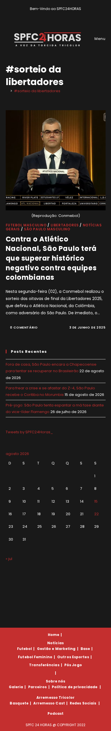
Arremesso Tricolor (55, 697)
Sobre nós (55, 681)
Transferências (44, 664)
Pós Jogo (73, 664)
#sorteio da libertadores (37, 91)
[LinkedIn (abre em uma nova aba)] (65, 14)
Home (53, 634)
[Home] (7, 91)
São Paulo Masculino (47, 229)
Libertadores (65, 225)
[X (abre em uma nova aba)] (46, 14)
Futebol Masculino (26, 225)
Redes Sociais (83, 703)
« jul (9, 558)
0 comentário (24, 327)
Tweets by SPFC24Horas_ (29, 432)
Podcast (56, 713)
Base (85, 648)
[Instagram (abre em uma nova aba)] (59, 14)
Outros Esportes (73, 657)
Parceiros (37, 686)
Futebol (24, 648)
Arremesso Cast (49, 703)
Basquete (19, 703)
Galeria (16, 686)
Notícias (55, 643)
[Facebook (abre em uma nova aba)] (53, 14)
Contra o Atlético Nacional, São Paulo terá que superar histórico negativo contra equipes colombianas (51, 258)
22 (96, 514)
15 (96, 501)
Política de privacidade (74, 686)
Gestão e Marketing (56, 648)
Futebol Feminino (35, 657)
